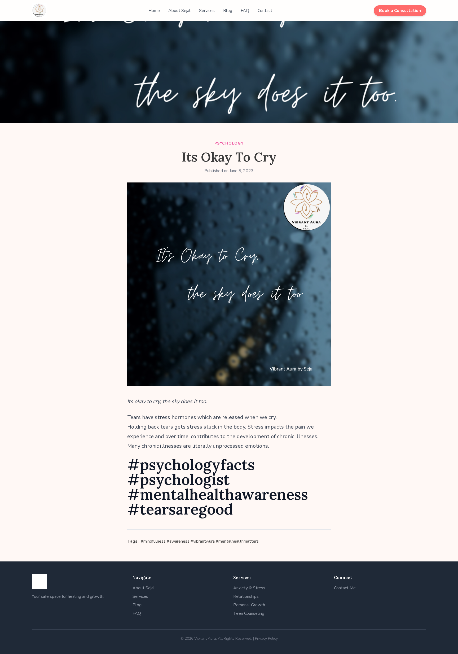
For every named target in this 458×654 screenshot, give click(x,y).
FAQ (245, 11)
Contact (265, 11)
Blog (227, 11)
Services (207, 11)
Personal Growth (249, 605)
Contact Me (345, 588)
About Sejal (179, 11)
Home (154, 11)
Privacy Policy (266, 638)
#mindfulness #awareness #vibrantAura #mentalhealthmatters (200, 541)
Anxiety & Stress (249, 588)
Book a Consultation (400, 11)
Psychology (229, 143)
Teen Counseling (248, 613)
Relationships (246, 596)
